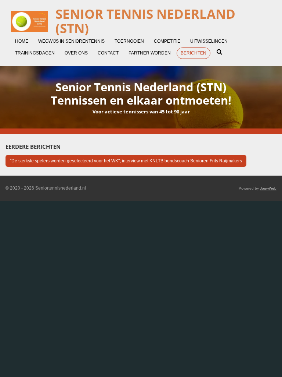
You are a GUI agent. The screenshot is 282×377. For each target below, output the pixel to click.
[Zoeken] (219, 51)
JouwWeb (268, 188)
